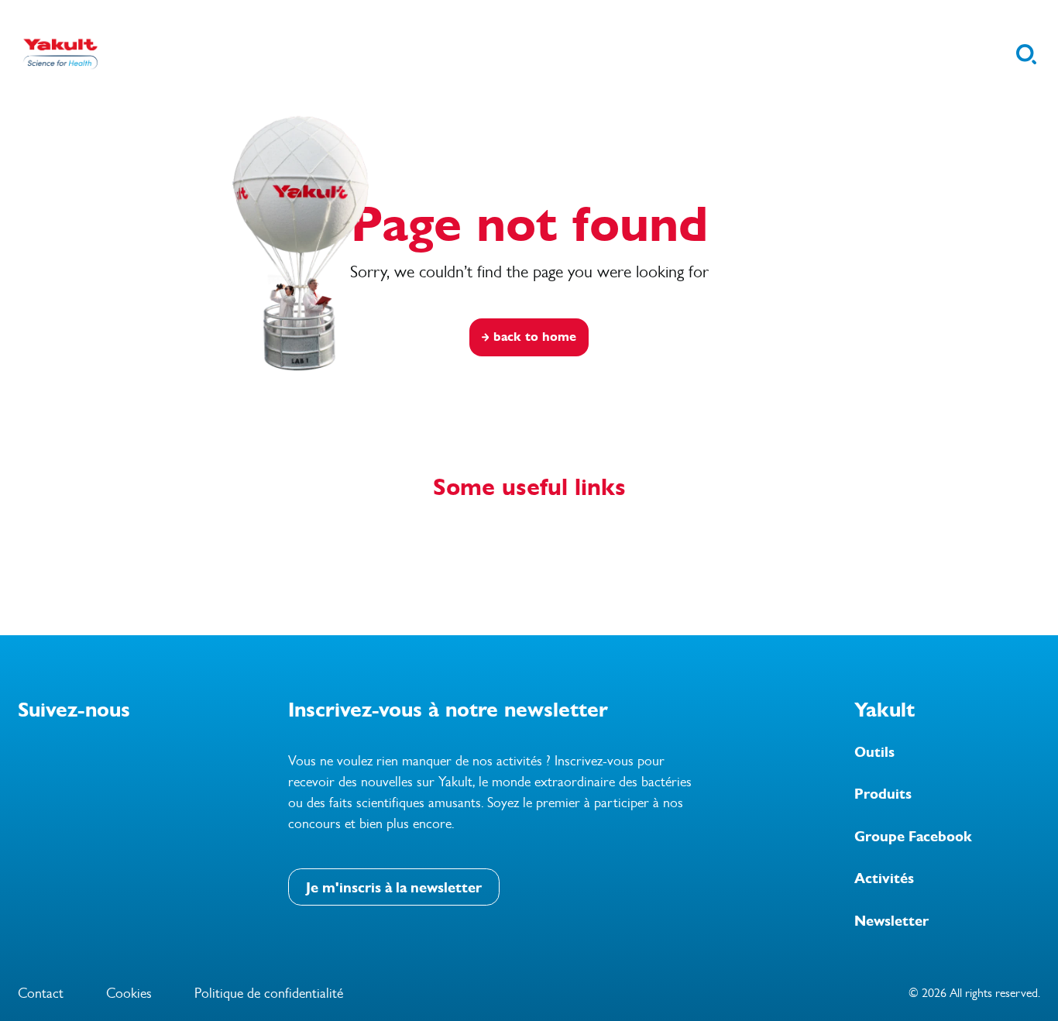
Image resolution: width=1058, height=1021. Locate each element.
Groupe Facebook (913, 836)
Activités (884, 878)
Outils (874, 752)
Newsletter (891, 921)
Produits (883, 794)
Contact (41, 993)
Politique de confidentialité (268, 993)
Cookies (129, 993)
